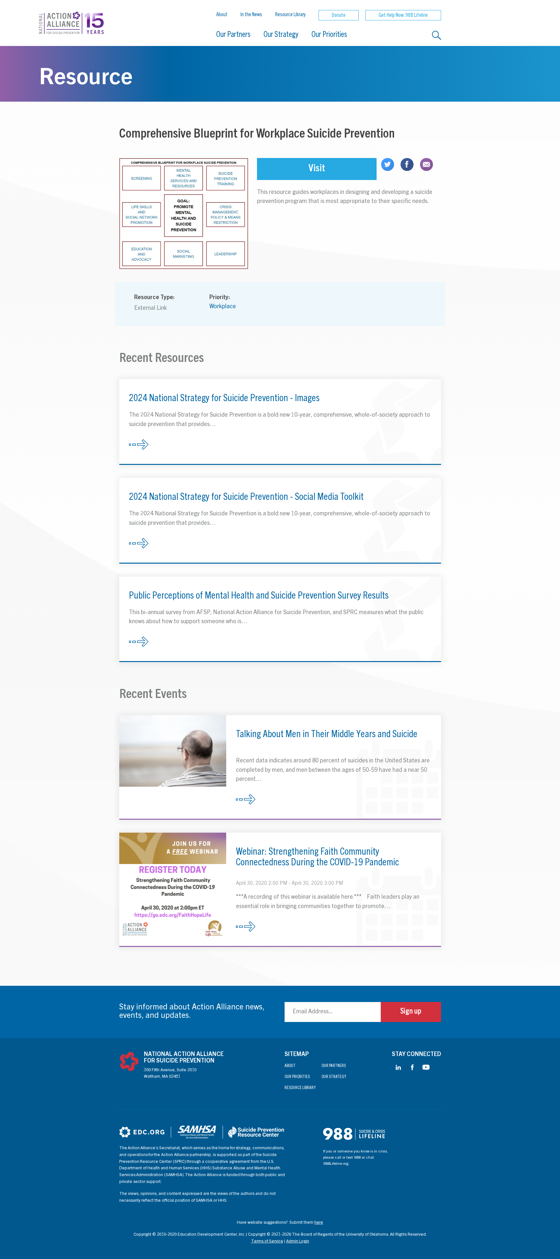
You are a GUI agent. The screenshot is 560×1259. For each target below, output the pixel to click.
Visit (317, 169)
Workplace (222, 307)
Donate (338, 15)
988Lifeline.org (335, 1164)
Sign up (410, 1012)
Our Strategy (280, 35)
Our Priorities (329, 35)
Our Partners (233, 35)
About (222, 14)
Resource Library (290, 14)
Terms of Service (267, 1242)
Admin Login (297, 1242)
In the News (251, 14)
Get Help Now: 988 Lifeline (403, 15)
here (318, 1223)
